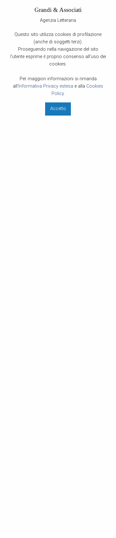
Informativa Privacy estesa (45, 86)
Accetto (58, 108)
